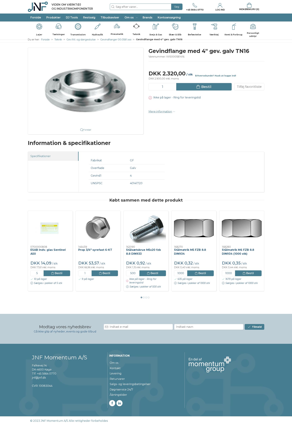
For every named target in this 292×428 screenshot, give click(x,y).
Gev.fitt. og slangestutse (81, 39)
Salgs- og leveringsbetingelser (130, 384)
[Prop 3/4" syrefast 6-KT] (98, 228)
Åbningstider (118, 394)
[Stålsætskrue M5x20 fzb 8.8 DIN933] (146, 228)
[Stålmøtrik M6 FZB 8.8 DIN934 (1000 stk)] (242, 228)
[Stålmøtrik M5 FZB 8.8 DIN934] (194, 228)
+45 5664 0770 (46, 373)
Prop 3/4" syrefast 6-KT (95, 249)
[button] (131, 17)
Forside (45, 39)
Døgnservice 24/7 (121, 389)
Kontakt (115, 368)
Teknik (58, 39)
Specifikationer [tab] (40, 156)
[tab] (141, 297)
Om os (114, 362)
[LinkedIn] (119, 403)
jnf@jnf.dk (39, 377)
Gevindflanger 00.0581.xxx (115, 39)
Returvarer (117, 378)
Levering (115, 373)
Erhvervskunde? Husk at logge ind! (215, 75)
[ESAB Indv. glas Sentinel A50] (50, 228)
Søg (176, 6)
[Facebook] (112, 403)
